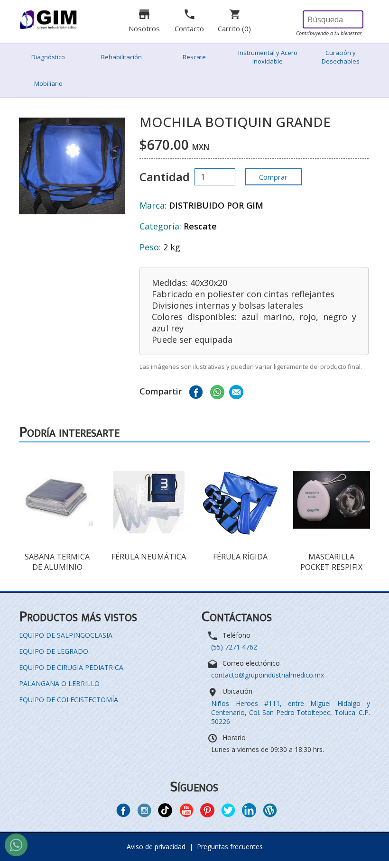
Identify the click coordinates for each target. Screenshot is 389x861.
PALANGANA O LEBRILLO (59, 683)
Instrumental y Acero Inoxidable (267, 56)
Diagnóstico (48, 57)
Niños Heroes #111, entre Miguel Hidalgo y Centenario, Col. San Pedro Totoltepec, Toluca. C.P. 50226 (290, 712)
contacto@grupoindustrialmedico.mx (267, 674)
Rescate (194, 57)
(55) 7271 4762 (234, 646)
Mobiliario (48, 83)
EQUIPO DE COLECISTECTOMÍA (68, 699)
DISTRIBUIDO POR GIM (216, 205)
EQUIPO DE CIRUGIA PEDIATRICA (71, 667)
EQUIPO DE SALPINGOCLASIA (65, 635)
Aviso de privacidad (156, 846)
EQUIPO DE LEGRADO (53, 651)
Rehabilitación (121, 57)
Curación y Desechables (341, 56)
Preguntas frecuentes (230, 846)
